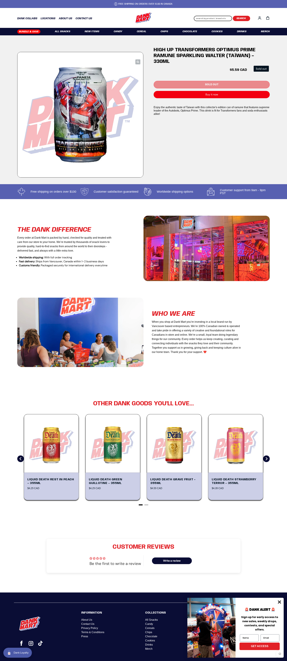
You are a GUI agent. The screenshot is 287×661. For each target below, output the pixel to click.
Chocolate (190, 31)
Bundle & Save (29, 31)
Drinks (241, 31)
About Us (86, 619)
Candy (118, 31)
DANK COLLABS (27, 18)
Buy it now (211, 94)
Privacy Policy (89, 628)
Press (84, 636)
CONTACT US (84, 18)
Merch (265, 31)
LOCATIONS (48, 18)
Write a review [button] (172, 560)
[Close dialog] (279, 602)
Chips (164, 31)
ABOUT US (65, 18)
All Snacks (62, 31)
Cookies (217, 31)
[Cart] (268, 18)
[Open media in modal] (137, 61)
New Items (92, 31)
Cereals (149, 628)
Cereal (141, 31)
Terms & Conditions (92, 632)
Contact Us (87, 624)
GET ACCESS (259, 646)
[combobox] (213, 18)
